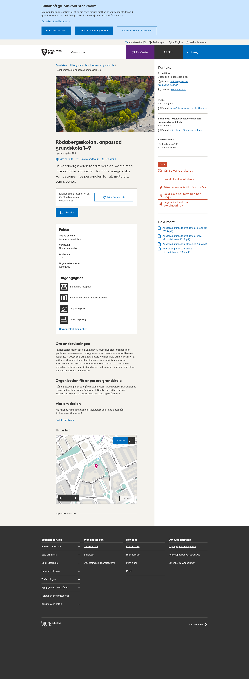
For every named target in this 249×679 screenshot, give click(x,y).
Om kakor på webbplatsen (55, 21)
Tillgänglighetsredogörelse (182, 546)
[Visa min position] (61, 498)
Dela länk (111, 159)
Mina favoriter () (137, 42)
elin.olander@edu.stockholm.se (186, 130)
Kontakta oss (132, 546)
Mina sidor (131, 563)
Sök (170, 52)
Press (129, 571)
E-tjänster (89, 554)
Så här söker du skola (175, 170)
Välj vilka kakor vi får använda (136, 30)
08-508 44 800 (178, 89)
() (115, 197)
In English (178, 42)
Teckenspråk (159, 42)
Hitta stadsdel (91, 546)
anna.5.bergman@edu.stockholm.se (188, 108)
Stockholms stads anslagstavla (99, 563)
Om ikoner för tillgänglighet (72, 329)
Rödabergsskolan (65, 420)
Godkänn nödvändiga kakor (94, 30)
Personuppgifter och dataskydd (184, 554)
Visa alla (69, 212)
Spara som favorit (89, 159)
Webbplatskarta (198, 42)
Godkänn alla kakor (56, 30)
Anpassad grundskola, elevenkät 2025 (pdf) (185, 244)
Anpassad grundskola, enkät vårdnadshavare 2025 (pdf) (177, 250)
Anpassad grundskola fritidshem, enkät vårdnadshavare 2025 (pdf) (182, 238)
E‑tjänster (142, 52)
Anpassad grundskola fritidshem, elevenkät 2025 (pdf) (184, 230)
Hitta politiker (133, 554)
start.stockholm (196, 624)
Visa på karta (66, 159)
